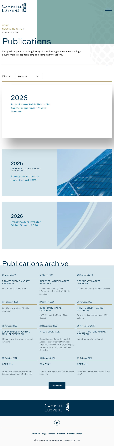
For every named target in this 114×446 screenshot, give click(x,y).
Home (5, 25)
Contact (61, 433)
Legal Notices (48, 433)
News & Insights (12, 29)
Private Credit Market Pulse (14, 288)
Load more (57, 385)
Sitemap (36, 433)
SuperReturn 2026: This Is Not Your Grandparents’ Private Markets (31, 108)
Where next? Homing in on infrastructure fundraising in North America (54, 291)
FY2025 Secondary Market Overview (93, 288)
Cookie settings (74, 433)
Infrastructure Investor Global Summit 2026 (26, 223)
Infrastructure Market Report (90, 339)
